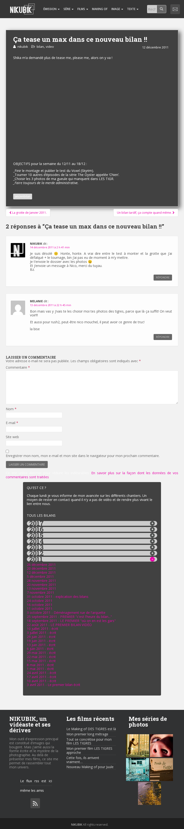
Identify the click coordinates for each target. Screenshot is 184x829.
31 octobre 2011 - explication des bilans (57, 596)
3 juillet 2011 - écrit (41, 632)
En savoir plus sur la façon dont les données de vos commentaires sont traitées (92, 475)
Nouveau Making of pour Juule (90, 767)
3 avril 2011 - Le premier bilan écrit (53, 684)
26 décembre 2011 (41, 564)
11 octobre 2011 (39, 608)
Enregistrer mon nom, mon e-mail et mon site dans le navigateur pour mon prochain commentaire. (83, 456)
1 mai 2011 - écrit (40, 668)
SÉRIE (67, 9)
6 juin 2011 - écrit (40, 648)
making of (100, 9)
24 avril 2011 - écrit (41, 672)
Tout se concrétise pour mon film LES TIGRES (89, 741)
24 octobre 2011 (39, 600)
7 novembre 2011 (40, 592)
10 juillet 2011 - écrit (42, 628)
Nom (11, 409)
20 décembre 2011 (41, 568)
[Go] (161, 9)
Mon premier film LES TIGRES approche (89, 750)
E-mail (12, 423)
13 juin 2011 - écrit (41, 645)
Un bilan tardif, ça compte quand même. (144, 213)
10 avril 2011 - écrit (41, 681)
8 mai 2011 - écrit (40, 665)
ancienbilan (22, 196)
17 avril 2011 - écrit (41, 677)
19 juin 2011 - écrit (41, 640)
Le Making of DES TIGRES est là (91, 729)
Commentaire (18, 368)
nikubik (22, 46)
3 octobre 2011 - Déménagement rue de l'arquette (66, 612)
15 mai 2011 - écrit (41, 661)
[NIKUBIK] (22, 6)
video (50, 46)
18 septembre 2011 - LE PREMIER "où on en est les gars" (71, 620)
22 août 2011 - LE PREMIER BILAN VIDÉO (59, 624)
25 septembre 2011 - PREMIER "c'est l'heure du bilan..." (69, 616)
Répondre (163, 277)
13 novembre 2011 (41, 588)
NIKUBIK (76, 825)
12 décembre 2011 (41, 572)
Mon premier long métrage (87, 734)
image (116, 9)
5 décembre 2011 (40, 576)
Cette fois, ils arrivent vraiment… (82, 759)
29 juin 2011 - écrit (41, 636)
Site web (12, 437)
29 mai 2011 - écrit (41, 652)
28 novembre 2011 (41, 580)
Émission (50, 9)
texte (131, 9)
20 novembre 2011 (41, 584)
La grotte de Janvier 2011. (29, 213)
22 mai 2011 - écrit (41, 656)
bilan (40, 46)
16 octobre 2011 (39, 604)
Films (81, 9)
